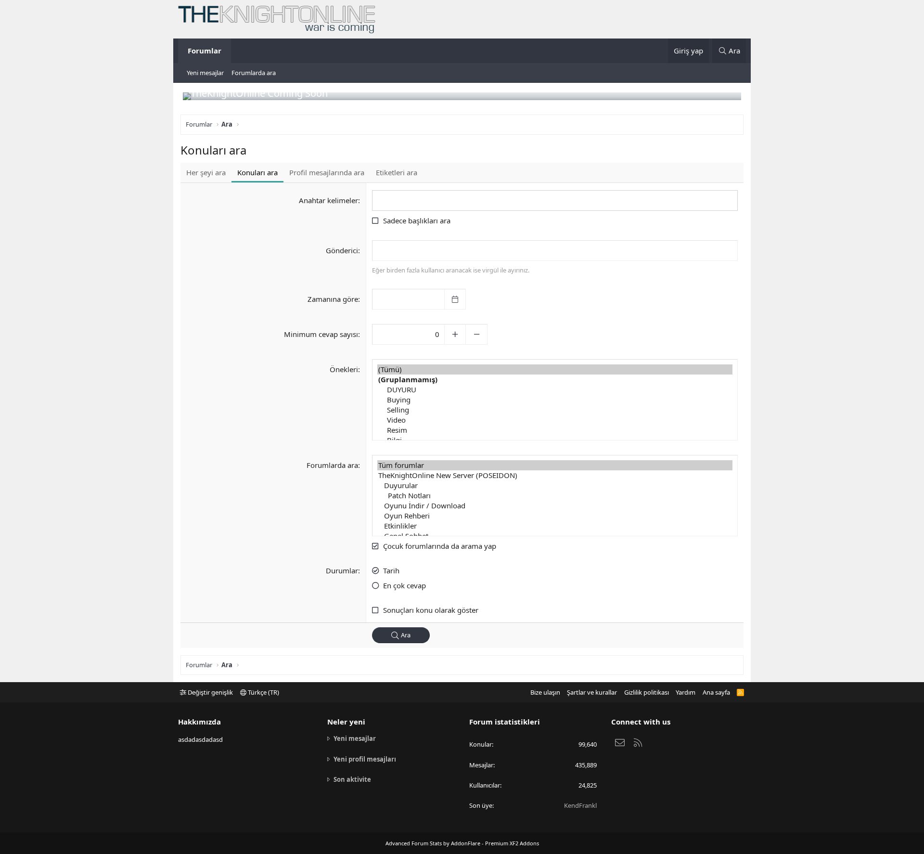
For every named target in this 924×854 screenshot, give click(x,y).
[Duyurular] (554, 485)
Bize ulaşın (545, 692)
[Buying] (554, 400)
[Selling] (554, 410)
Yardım (685, 692)
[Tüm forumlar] (554, 465)
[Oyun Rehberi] (554, 516)
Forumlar (204, 50)
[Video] (554, 420)
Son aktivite (352, 779)
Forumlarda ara (253, 72)
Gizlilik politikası (646, 692)
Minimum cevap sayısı (321, 334)
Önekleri (344, 369)
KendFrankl (580, 805)
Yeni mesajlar (205, 72)
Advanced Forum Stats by (462, 843)
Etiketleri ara (396, 172)
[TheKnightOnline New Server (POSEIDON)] (554, 475)
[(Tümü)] (554, 369)
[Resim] (554, 430)
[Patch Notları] (554, 496)
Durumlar (342, 570)
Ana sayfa (716, 692)
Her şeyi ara (206, 172)
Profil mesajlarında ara (326, 172)
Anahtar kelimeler (328, 200)
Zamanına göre (333, 299)
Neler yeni (346, 721)
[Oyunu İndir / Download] (554, 506)
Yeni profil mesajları (365, 759)
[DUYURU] (554, 390)
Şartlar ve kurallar (592, 692)
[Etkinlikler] (554, 526)
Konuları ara (257, 172)
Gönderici (342, 250)
